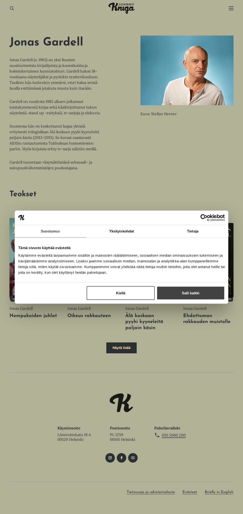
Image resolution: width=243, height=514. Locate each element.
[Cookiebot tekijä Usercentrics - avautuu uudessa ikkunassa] (204, 217)
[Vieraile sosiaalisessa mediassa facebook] (121, 458)
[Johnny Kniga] (121, 8)
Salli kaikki (190, 293)
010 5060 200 (174, 435)
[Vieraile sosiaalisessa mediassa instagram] (110, 458)
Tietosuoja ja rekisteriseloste (151, 492)
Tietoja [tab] (192, 231)
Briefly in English (219, 492)
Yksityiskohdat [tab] (121, 231)
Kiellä (120, 293)
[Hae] (12, 8)
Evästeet (189, 492)
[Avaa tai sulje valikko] (231, 8)
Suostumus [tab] (50, 231)
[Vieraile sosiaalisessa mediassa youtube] (133, 458)
